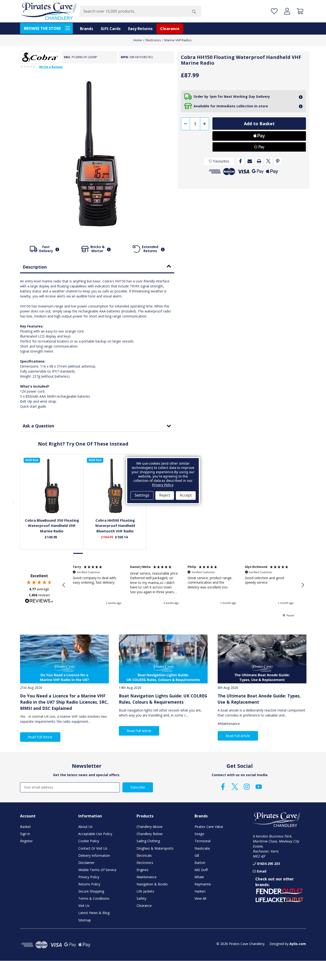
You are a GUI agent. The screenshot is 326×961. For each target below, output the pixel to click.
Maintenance (147, 877)
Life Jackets (145, 891)
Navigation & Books (152, 884)
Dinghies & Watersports (155, 848)
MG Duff (201, 869)
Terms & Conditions (93, 898)
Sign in (25, 833)
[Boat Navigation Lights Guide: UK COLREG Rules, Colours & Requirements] (163, 658)
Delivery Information (94, 855)
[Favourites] (52, 503)
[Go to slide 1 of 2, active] (78, 553)
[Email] (250, 161)
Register (26, 841)
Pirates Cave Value (209, 826)
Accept (186, 495)
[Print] (259, 161)
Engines (142, 869)
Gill (197, 855)
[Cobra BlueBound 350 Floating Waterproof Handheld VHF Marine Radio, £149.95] (52, 486)
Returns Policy (89, 884)
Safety (141, 898)
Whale (199, 877)
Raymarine (203, 884)
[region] (183, 585)
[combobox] (133, 11)
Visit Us (83, 905)
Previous (13, 502)
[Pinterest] (277, 161)
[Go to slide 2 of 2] (88, 553)
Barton (200, 862)
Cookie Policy (88, 841)
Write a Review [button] (51, 67)
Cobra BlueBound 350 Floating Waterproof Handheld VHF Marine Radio (52, 525)
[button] (64, 585)
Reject (164, 495)
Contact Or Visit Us (92, 848)
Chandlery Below (150, 833)
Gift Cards (111, 28)
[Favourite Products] (274, 11)
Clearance (169, 28)
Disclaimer (86, 862)
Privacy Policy (88, 877)
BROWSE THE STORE (42, 28)
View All (200, 898)
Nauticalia (202, 848)
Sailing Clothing (148, 841)
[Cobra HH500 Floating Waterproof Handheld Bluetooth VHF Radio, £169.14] (115, 486)
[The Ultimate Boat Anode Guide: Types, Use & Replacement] (262, 658)
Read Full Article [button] (40, 737)
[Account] (287, 11)
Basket (25, 826)
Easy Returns (140, 28)
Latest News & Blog (94, 912)
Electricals (144, 855)
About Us (85, 826)
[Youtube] (258, 786)
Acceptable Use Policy (95, 833)
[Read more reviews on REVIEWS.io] (39, 601)
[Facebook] (240, 161)
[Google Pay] (259, 147)
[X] (268, 161)
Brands (86, 28)
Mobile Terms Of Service (97, 869)
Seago (199, 833)
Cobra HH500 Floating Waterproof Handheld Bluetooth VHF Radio (115, 525)
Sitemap (84, 920)
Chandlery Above (150, 826)
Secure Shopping (91, 891)
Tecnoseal (202, 841)
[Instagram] (246, 786)
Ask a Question (38, 426)
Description (35, 267)
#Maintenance (229, 723)
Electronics (145, 862)
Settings (142, 495)
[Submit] (194, 11)
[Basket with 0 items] (300, 11)
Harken (200, 891)
